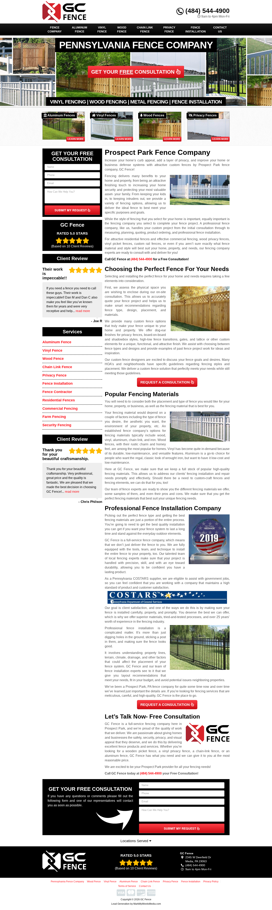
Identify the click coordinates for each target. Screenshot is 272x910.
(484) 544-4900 (207, 10)
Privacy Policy (210, 881)
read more (83, 311)
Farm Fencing (54, 417)
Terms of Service (127, 886)
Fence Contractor (57, 392)
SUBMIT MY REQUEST (71, 210)
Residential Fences (58, 400)
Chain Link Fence (145, 29)
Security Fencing (56, 425)
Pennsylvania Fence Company (67, 881)
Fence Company (55, 29)
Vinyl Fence (102, 29)
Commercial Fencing (60, 409)
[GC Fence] (71, 861)
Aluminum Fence (79, 29)
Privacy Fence (169, 29)
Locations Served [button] (134, 841)
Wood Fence (121, 29)
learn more (76, 139)
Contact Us (220, 29)
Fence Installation (195, 29)
